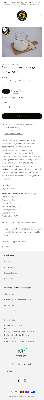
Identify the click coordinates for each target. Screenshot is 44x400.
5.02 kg (20, 97)
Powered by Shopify (29, 396)
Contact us (8, 278)
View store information (13, 133)
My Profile (8, 262)
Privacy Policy (10, 305)
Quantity (5, 102)
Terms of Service (11, 311)
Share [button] (7, 246)
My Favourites (9, 267)
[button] (3, 16)
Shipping (13, 81)
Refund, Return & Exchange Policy (17, 300)
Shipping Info (9, 294)
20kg (16, 91)
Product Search (10, 273)
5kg (6, 91)
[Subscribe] (37, 371)
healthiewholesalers (18, 396)
